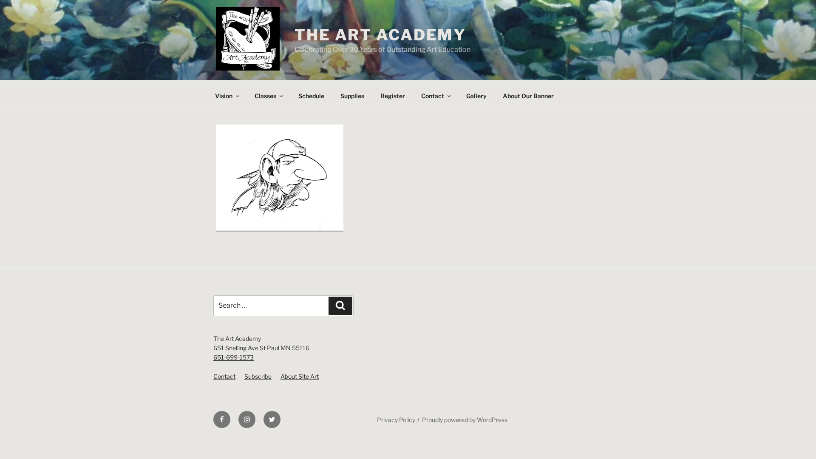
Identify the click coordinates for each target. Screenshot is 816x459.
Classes (265, 95)
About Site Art (299, 376)
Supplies (352, 95)
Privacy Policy (396, 419)
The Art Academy (380, 35)
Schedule (311, 95)
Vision (223, 95)
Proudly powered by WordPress (464, 419)
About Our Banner (528, 95)
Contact (432, 95)
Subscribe (258, 376)
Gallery (476, 95)
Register (392, 95)
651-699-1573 (233, 357)
